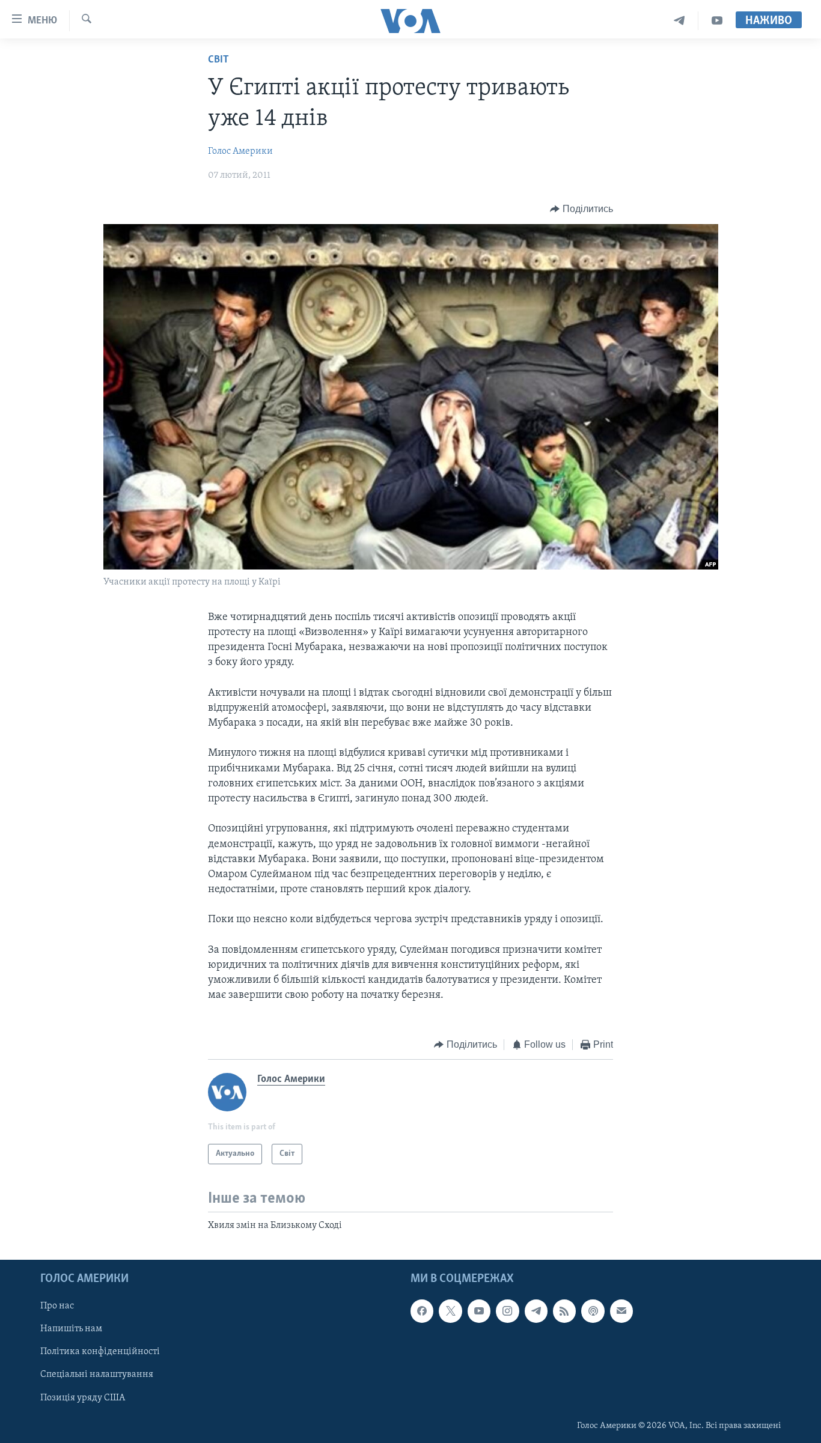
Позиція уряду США (82, 1397)
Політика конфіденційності (100, 1351)
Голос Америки (240, 151)
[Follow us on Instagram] (507, 1310)
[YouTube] (717, 20)
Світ (218, 60)
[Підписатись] (621, 1310)
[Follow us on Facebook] (421, 1310)
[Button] (581, 209)
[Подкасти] (592, 1310)
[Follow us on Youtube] (479, 1310)
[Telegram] (679, 20)
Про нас (57, 1306)
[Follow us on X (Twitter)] (450, 1310)
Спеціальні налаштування (96, 1374)
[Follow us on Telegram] (536, 1310)
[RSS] (564, 1310)
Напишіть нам (71, 1329)
